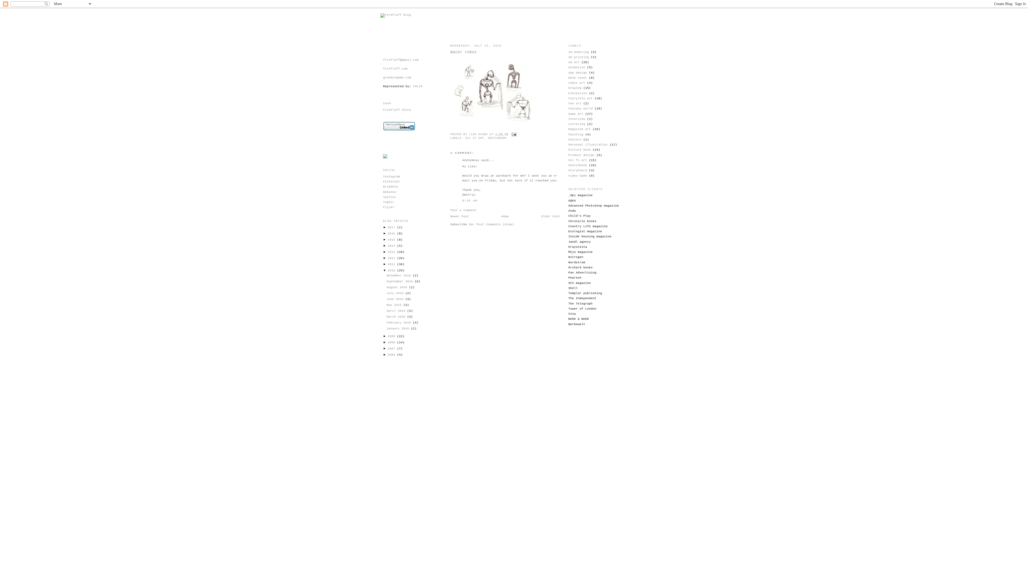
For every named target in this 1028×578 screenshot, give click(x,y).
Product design (581, 155)
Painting (575, 134)
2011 (392, 264)
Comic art (576, 83)
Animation (576, 67)
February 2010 (400, 322)
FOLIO (417, 86)
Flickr (388, 207)
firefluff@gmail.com (401, 60)
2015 (392, 239)
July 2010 (396, 293)
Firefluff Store (397, 110)
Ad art (574, 62)
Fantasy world (580, 108)
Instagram (391, 176)
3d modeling (578, 52)
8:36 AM (470, 200)
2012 (392, 258)
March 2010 (397, 316)
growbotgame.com (397, 77)
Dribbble (390, 186)
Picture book (579, 149)
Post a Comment (463, 210)
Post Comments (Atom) (495, 224)
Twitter (389, 197)
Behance (389, 192)
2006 (392, 354)
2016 (392, 233)
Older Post (550, 216)
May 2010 (395, 305)
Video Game (577, 175)
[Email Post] (513, 134)
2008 (392, 342)
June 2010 (396, 299)
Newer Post (459, 216)
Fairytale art (580, 98)
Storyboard (577, 170)
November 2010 (400, 275)
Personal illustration (588, 144)
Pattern (574, 139)
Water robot (463, 52)
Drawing (574, 88)
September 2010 (401, 281)
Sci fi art (474, 138)
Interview (576, 119)
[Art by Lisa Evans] (385, 157)
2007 (392, 348)
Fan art (574, 103)
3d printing (578, 57)
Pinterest (391, 181)
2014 (392, 246)
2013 (392, 252)
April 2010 (397, 311)
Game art (575, 114)
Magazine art (579, 129)
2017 (392, 227)
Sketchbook (497, 138)
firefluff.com (395, 68)
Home (505, 216)
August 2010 (398, 287)
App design (577, 72)
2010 (392, 270)
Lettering (576, 124)
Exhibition (577, 93)
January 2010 (399, 328)
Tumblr (388, 202)
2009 (392, 336)
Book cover (577, 77)
